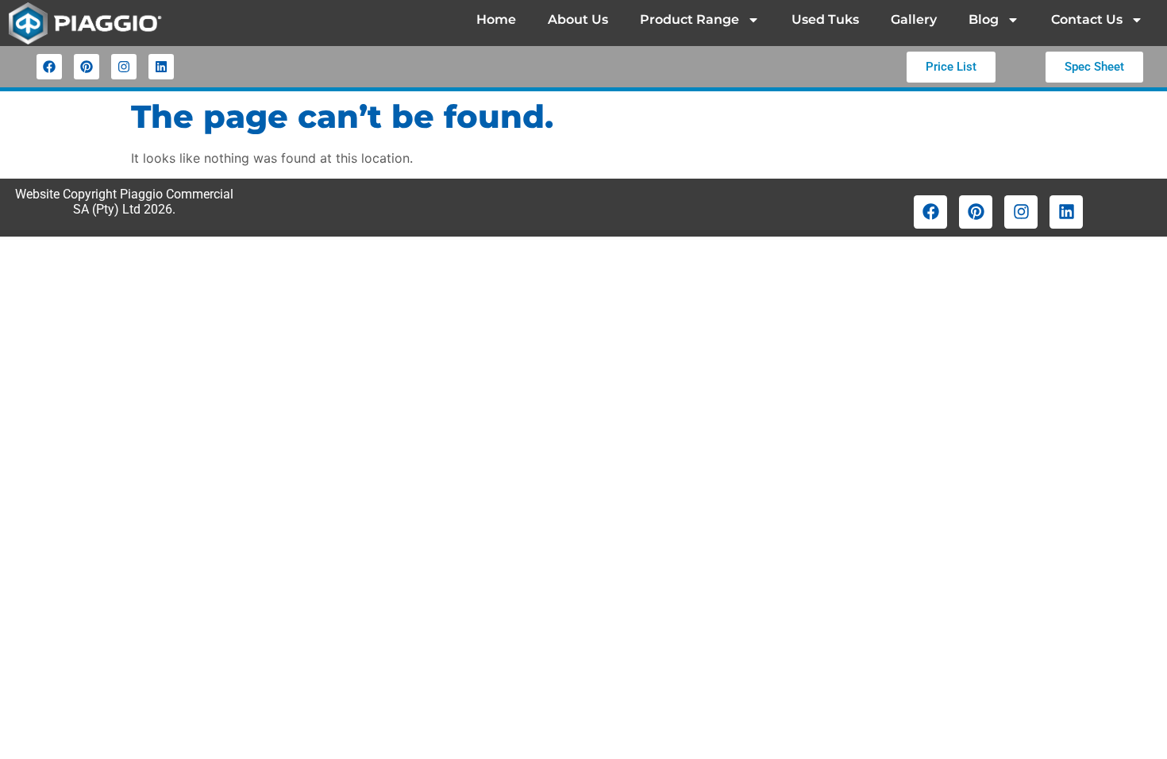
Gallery (914, 19)
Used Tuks (825, 19)
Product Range (689, 19)
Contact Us (1087, 19)
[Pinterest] (86, 66)
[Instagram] (124, 66)
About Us (578, 19)
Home (496, 19)
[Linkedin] (161, 66)
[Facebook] (49, 66)
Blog (984, 19)
